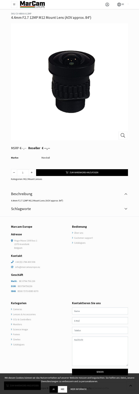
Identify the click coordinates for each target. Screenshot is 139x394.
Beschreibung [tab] (21, 194)
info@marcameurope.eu (27, 267)
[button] (120, 4)
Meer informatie (79, 389)
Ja (53, 389)
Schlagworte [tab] (21, 208)
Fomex (16, 334)
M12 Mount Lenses (32, 179)
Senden (100, 371)
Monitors (17, 324)
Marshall (46, 157)
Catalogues (80, 242)
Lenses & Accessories (24, 314)
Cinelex (16, 339)
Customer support (83, 237)
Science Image (20, 329)
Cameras (17, 309)
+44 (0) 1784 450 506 (25, 261)
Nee (62, 389)
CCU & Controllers (22, 319)
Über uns (78, 232)
